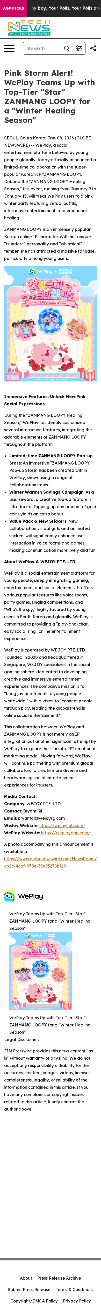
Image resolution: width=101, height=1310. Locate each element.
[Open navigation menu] (9, 48)
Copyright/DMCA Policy (34, 1301)
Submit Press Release (29, 1289)
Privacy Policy (77, 1301)
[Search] (66, 48)
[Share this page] (93, 48)
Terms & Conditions (74, 1289)
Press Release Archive (59, 1278)
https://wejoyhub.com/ (62, 825)
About (26, 1278)
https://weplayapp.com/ (65, 832)
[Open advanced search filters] (79, 48)
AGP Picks (13, 8)
